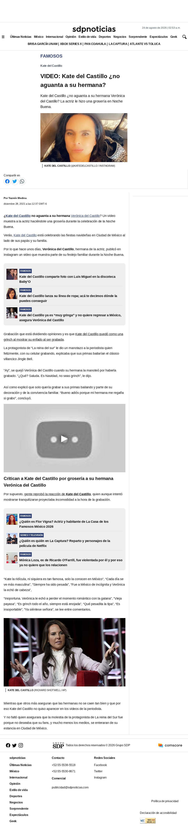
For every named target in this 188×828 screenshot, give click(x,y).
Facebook (100, 765)
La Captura (118, 43)
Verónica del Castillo (85, 216)
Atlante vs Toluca (145, 43)
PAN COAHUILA (95, 43)
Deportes (105, 36)
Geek (173, 36)
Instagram (100, 777)
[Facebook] (7, 181)
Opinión (71, 36)
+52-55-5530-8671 (63, 771)
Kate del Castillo (51, 65)
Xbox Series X (71, 43)
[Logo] (94, 29)
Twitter (98, 771)
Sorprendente (138, 36)
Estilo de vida (87, 36)
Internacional (54, 36)
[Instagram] (21, 745)
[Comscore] (170, 745)
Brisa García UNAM (42, 43)
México (38, 36)
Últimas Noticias (20, 36)
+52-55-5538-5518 (63, 765)
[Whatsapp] (22, 181)
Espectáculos (159, 36)
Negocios (119, 36)
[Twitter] (14, 181)
